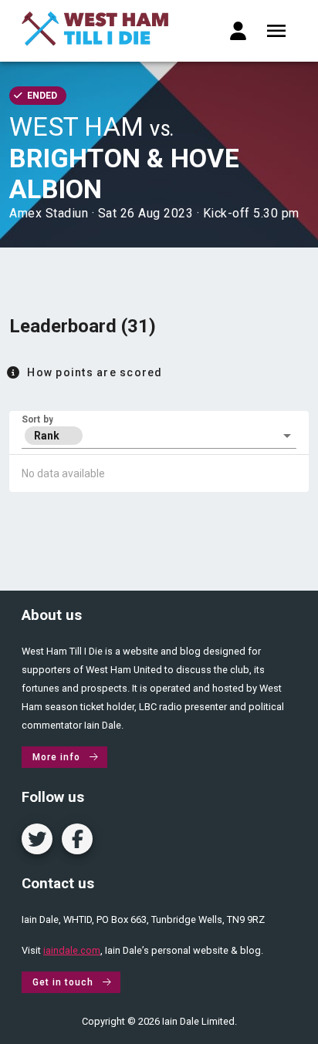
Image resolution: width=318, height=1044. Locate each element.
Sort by (37, 419)
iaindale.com (71, 950)
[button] (159, 435)
